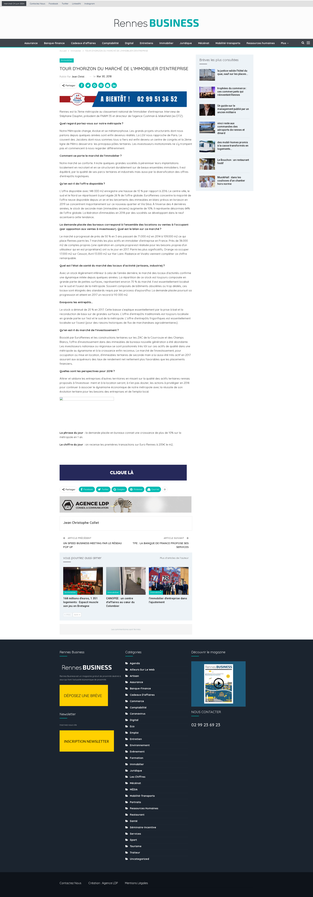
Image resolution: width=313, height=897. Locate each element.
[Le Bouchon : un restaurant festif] (207, 164)
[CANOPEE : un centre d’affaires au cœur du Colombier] (126, 581)
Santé (133, 821)
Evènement (137, 751)
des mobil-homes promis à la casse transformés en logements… (232, 145)
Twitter (65, 3)
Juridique (186, 43)
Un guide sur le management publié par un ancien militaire (233, 109)
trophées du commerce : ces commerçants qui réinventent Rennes (232, 91)
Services (135, 833)
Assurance (31, 43)
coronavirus (137, 713)
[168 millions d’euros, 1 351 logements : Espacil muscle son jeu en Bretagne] (83, 581)
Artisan (134, 676)
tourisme (135, 846)
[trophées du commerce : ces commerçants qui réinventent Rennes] (207, 92)
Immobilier (166, 43)
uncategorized (139, 859)
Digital (129, 43)
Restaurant (137, 814)
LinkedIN (76, 3)
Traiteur (135, 852)
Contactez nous (37, 3)
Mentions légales (136, 883)
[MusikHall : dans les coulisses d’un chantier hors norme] (207, 181)
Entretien (136, 739)
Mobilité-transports (228, 43)
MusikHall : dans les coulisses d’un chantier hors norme (231, 180)
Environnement (140, 745)
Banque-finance (54, 43)
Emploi (134, 732)
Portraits (135, 802)
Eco (132, 726)
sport (133, 840)
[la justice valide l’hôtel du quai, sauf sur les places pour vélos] (207, 75)
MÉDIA (133, 789)
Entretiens (146, 43)
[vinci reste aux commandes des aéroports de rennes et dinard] (207, 127)
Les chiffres (137, 776)
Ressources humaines (261, 43)
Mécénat (203, 43)
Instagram (89, 3)
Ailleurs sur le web (142, 669)
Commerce (137, 701)
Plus (283, 43)
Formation (136, 758)
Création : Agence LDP (103, 883)
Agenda (135, 663)
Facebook (53, 3)
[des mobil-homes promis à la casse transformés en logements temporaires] (207, 146)
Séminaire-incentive (143, 827)
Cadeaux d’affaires (83, 43)
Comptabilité (110, 43)
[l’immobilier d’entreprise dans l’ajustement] (169, 581)
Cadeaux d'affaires (142, 694)
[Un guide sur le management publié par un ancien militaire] (207, 110)
